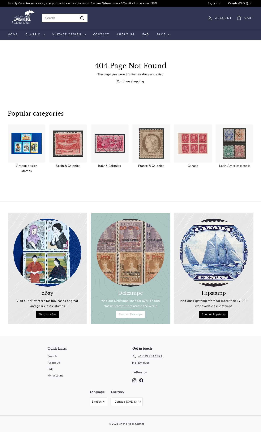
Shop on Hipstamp (213, 314)
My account (55, 375)
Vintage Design (67, 34)
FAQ (145, 34)
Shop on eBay (47, 314)
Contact (101, 34)
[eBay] (47, 252)
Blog (162, 34)
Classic (33, 34)
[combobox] (65, 18)
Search (52, 356)
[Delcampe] (130, 252)
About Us (126, 34)
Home (13, 34)
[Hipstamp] (214, 252)
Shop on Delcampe (130, 314)
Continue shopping (130, 81)
